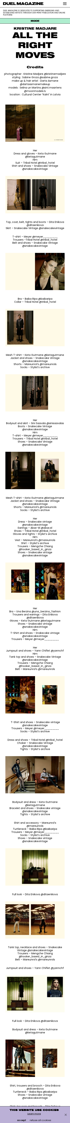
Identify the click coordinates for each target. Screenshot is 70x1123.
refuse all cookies (40, 1120)
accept (21, 1120)
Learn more (34, 1113)
